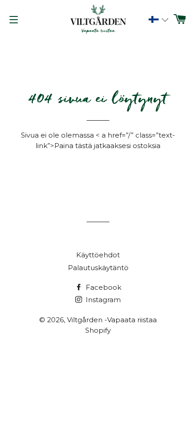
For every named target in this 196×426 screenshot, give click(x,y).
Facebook (102, 287)
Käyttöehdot (98, 254)
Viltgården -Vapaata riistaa (112, 319)
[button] (157, 19)
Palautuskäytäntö (98, 267)
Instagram (102, 299)
